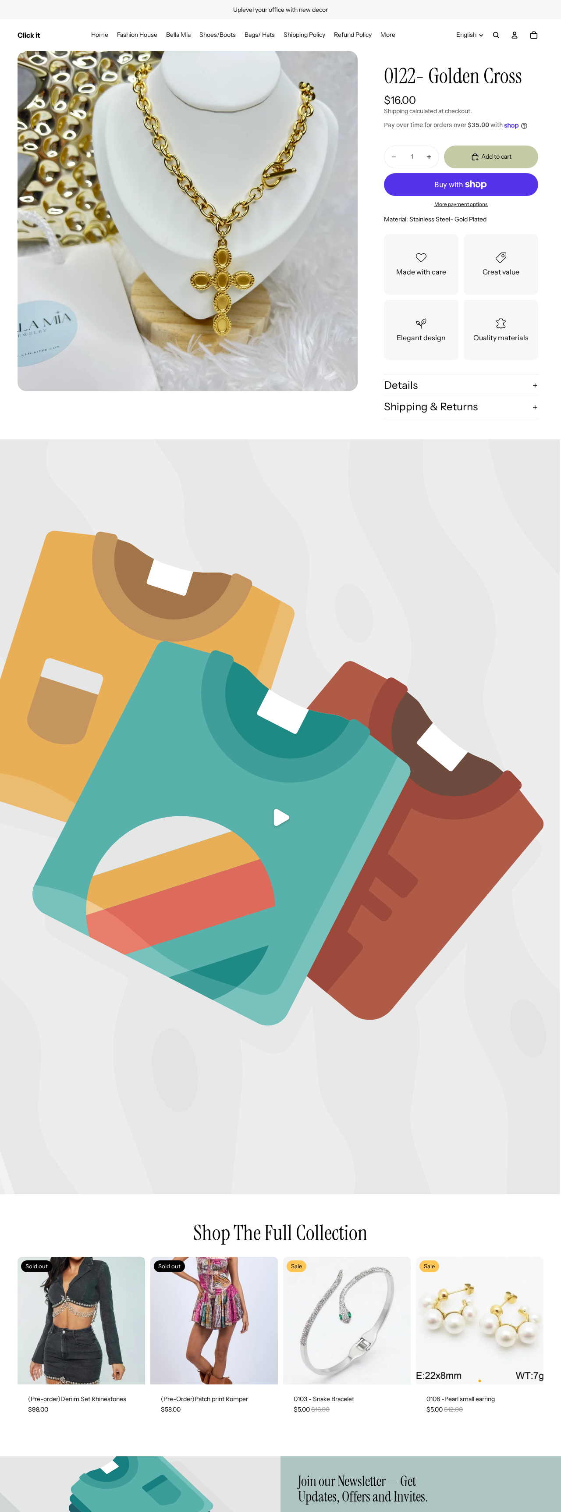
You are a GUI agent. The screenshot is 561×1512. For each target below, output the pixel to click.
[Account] (514, 35)
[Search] (496, 35)
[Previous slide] (296, 1321)
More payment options (461, 204)
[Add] (397, 1371)
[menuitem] (388, 35)
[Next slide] (397, 1321)
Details (401, 385)
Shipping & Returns (431, 406)
